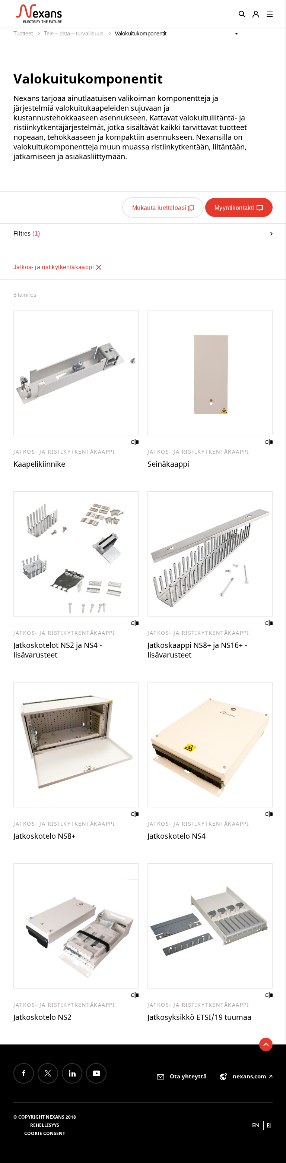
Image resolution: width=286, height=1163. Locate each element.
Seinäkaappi (168, 464)
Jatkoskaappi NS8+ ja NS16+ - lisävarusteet (197, 650)
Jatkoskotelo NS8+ (44, 836)
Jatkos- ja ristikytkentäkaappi (54, 267)
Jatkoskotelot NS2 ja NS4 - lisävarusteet (57, 650)
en (256, 1125)
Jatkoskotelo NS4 (176, 836)
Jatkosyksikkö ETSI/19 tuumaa (199, 1017)
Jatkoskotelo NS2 (42, 1017)
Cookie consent (44, 1133)
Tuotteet (23, 33)
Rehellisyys (44, 1125)
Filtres (25, 233)
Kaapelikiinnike (39, 464)
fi (269, 1125)
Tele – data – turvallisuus (74, 33)
